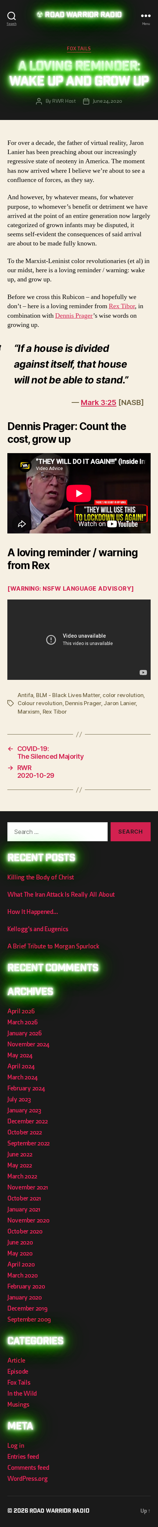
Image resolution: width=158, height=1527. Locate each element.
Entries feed (23, 1457)
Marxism (29, 711)
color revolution (123, 695)
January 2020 (24, 1297)
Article (16, 1360)
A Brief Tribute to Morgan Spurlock (53, 946)
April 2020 (21, 1264)
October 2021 (24, 1198)
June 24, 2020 (107, 101)
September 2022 (28, 1143)
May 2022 (19, 1165)
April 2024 (20, 1066)
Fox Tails (79, 48)
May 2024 (19, 1055)
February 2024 (26, 1088)
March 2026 (22, 1022)
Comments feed (28, 1468)
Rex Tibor (122, 306)
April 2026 (21, 1011)
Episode (17, 1371)
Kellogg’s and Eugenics (37, 929)
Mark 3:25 (98, 402)
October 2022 (24, 1132)
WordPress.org (27, 1479)
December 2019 (27, 1308)
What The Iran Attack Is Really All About (61, 895)
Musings (18, 1404)
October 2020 (25, 1231)
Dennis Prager (74, 315)
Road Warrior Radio (83, 15)
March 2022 (22, 1176)
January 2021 (23, 1209)
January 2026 (24, 1033)
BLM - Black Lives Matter (68, 695)
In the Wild (22, 1393)
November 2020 (28, 1220)
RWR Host (64, 101)
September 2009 (29, 1319)
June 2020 (20, 1242)
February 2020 (26, 1286)
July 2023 (19, 1099)
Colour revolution (40, 703)
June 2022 (19, 1154)
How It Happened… (32, 912)
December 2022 (27, 1121)
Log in (15, 1446)
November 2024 (28, 1044)
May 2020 (20, 1253)
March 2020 (22, 1275)
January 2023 (24, 1110)
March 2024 (22, 1077)
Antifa (25, 695)
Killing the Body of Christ (40, 877)
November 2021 (27, 1187)
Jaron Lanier (120, 703)
